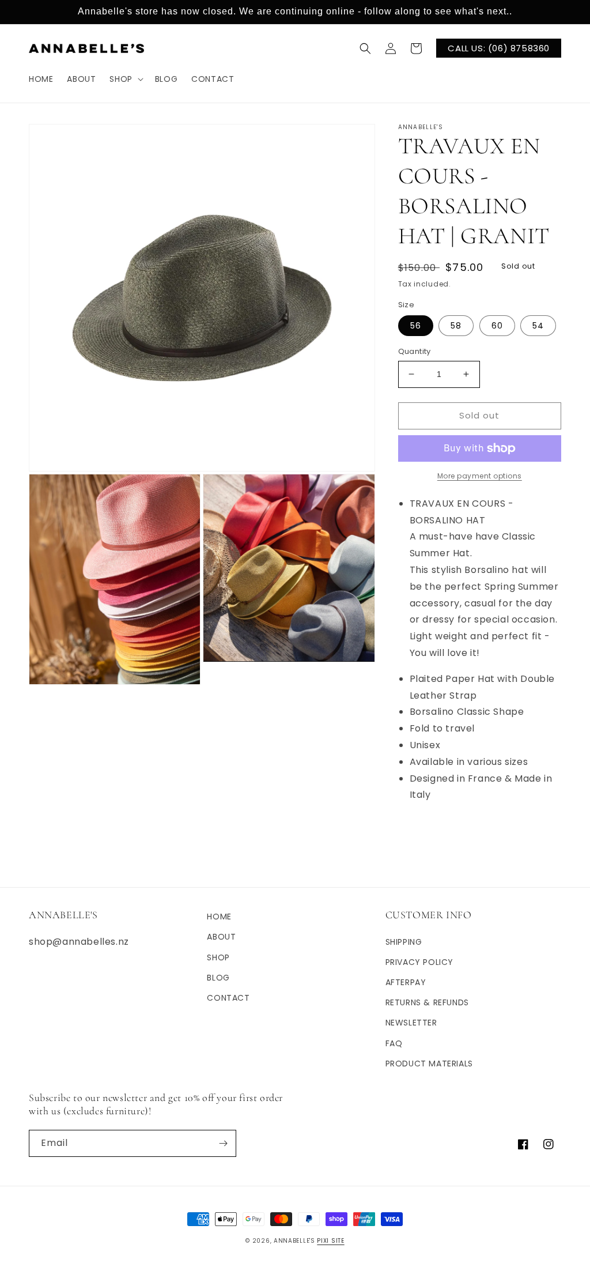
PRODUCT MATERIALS (429, 1063)
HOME (219, 916)
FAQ (394, 1043)
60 (497, 325)
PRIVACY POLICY (419, 962)
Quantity (414, 351)
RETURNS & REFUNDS (427, 1002)
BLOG (218, 977)
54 (538, 325)
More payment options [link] (479, 476)
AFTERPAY (405, 982)
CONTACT (228, 998)
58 (456, 325)
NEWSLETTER (411, 1022)
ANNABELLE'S (294, 1240)
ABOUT (221, 936)
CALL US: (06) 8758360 (499, 48)
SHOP (218, 957)
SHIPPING (403, 942)
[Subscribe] (223, 1143)
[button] (125, 79)
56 (415, 325)
